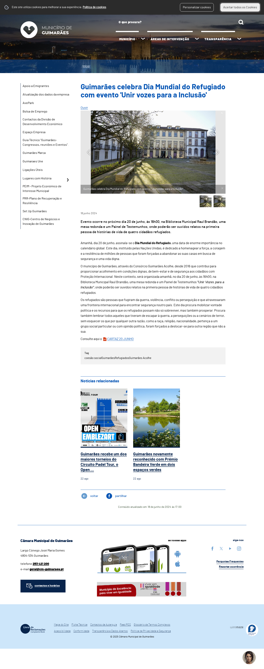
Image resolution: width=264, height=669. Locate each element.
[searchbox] (180, 22)
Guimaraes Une (33, 161)
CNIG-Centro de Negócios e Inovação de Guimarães (41, 221)
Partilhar (121, 496)
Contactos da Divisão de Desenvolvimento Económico (42, 122)
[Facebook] (212, 548)
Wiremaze (237, 627)
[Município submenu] (143, 39)
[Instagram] (239, 548)
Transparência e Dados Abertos (110, 631)
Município (127, 39)
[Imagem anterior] (88, 152)
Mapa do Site (61, 624)
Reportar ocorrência (231, 566)
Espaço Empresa (34, 132)
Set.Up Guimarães (35, 211)
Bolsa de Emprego (35, 111)
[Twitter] (221, 548)
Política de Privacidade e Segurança (151, 631)
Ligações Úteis (33, 169)
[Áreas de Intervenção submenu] (197, 39)
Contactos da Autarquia (103, 624)
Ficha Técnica (79, 624)
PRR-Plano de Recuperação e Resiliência (42, 201)
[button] (206, 201)
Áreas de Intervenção (170, 39)
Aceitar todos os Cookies (240, 7)
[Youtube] (230, 548)
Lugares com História (37, 178)
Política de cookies (94, 7)
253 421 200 (41, 563)
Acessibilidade (62, 631)
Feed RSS (125, 624)
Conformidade (81, 631)
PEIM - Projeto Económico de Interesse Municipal (42, 189)
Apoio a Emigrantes (36, 86)
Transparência (218, 39)
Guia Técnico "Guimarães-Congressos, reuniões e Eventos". (45, 142)
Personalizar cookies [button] (197, 7)
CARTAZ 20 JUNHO (120, 339)
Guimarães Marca (34, 152)
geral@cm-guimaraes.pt (47, 569)
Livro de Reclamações (32, 629)
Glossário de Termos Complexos (152, 624)
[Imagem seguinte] (217, 152)
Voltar (94, 496)
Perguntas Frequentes (230, 561)
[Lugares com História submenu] (67, 180)
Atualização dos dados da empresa (46, 94)
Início (86, 66)
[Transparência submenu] (239, 39)
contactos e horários (47, 585)
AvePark (28, 103)
